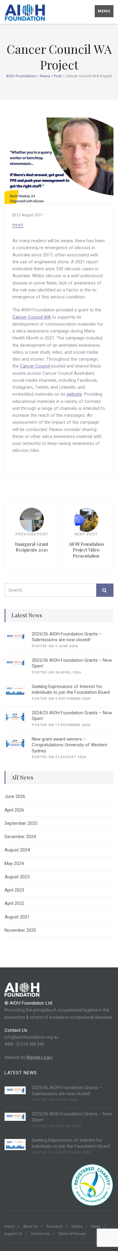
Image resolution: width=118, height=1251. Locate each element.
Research (55, 1226)
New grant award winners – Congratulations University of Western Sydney (69, 745)
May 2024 (14, 863)
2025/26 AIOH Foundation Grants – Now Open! (72, 663)
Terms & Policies (72, 1234)
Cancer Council (35, 366)
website (74, 394)
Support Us (13, 1234)
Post (18, 225)
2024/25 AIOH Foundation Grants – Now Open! (72, 716)
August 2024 (17, 850)
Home (10, 1226)
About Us (30, 1226)
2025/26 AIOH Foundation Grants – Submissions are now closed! (67, 637)
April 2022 (14, 903)
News (95, 1226)
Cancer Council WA (31, 317)
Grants (77, 1226)
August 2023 (17, 877)
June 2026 (15, 796)
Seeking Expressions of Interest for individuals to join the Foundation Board (71, 689)
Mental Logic (39, 1057)
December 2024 (20, 836)
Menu (104, 11)
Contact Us (40, 1234)
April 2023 (14, 890)
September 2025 (21, 823)
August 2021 (17, 917)
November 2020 (20, 930)
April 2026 (14, 810)
